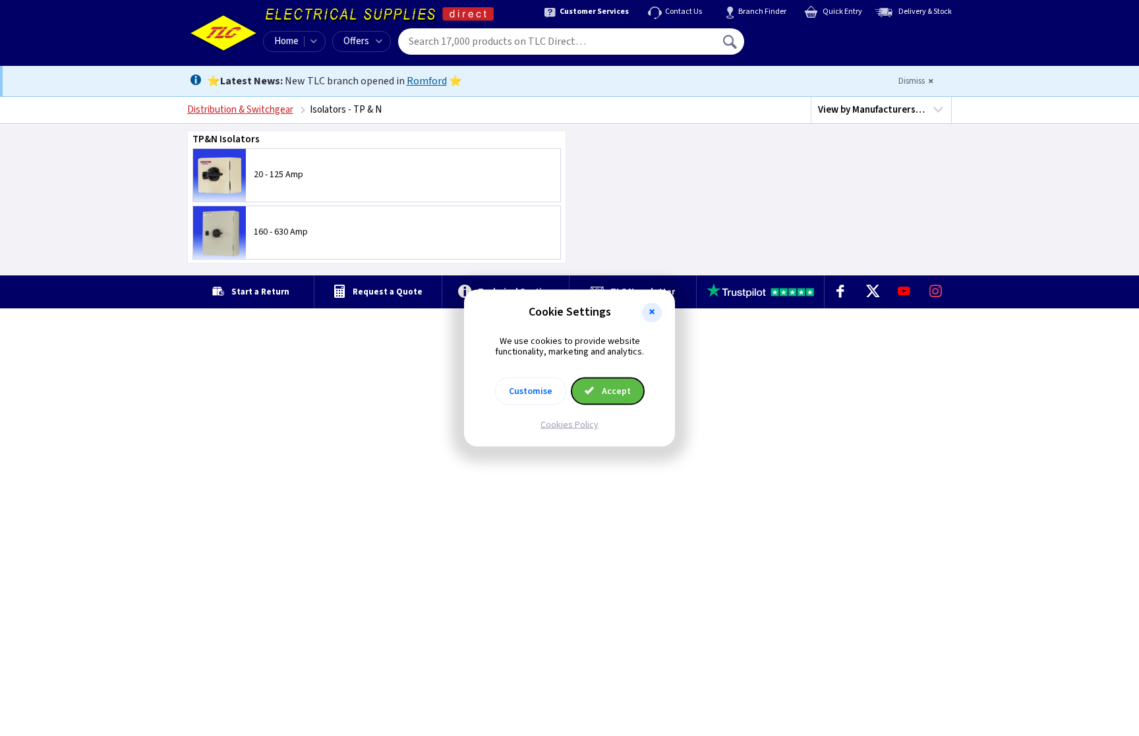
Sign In (814, 37)
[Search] (731, 41)
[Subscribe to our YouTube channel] (904, 291)
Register (804, 46)
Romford (427, 81)
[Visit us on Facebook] (840, 291)
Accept (615, 391)
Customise (530, 391)
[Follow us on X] (872, 291)
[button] (652, 312)
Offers (356, 41)
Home (286, 41)
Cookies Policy (569, 425)
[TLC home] (223, 33)
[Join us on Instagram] (936, 291)
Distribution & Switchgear (240, 110)
